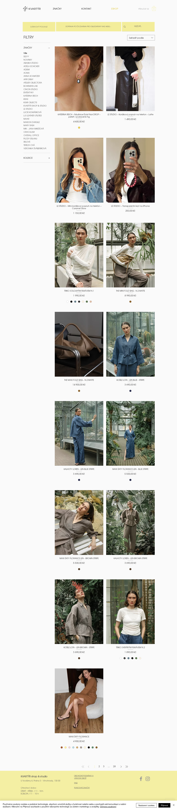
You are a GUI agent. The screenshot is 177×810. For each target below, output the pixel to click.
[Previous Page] (88, 766)
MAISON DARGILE (32, 122)
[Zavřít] (173, 805)
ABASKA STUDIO (31, 62)
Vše (25, 53)
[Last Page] (126, 766)
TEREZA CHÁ (29, 145)
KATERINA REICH (31, 95)
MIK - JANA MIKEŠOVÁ (34, 128)
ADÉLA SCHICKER (31, 66)
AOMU (27, 72)
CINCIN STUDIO (31, 89)
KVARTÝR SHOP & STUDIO (35, 105)
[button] (154, 8)
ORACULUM (29, 132)
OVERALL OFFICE (31, 135)
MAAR (26, 118)
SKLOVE (27, 141)
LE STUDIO (28, 108)
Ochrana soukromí (108, 806)
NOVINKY (28, 59)
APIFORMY (28, 79)
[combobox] (141, 37)
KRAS (26, 99)
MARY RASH (29, 125)
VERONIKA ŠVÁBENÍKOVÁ (35, 148)
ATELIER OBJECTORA (33, 82)
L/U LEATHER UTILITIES (33, 115)
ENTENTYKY (29, 92)
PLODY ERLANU (30, 138)
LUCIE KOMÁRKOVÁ (32, 112)
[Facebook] (141, 779)
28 (114, 767)
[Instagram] (148, 779)
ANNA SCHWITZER (32, 76)
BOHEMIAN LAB (30, 86)
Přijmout (164, 805)
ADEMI (27, 69)
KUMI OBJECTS (30, 102)
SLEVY (26, 56)
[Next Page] (121, 766)
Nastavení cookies (146, 805)
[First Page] (83, 766)
